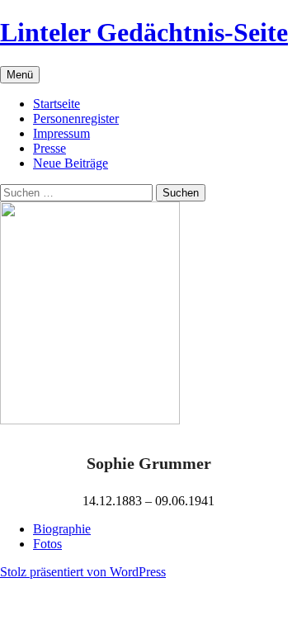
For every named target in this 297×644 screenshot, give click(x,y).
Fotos (47, 544)
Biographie (62, 529)
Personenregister (76, 118)
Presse (49, 148)
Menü (20, 75)
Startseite (56, 104)
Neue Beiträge (70, 163)
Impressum (61, 133)
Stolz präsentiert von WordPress (83, 572)
